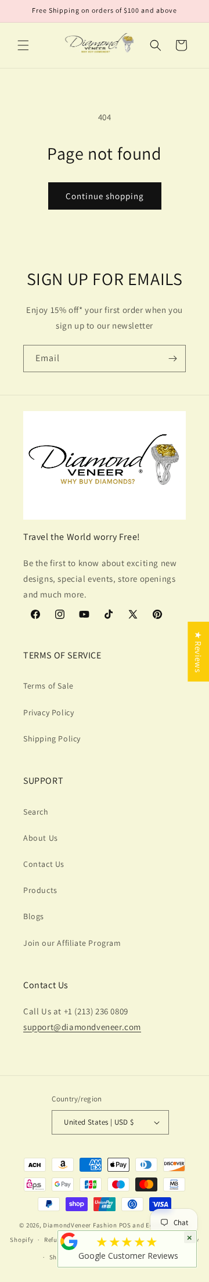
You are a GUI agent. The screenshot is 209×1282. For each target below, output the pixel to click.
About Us (40, 838)
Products (40, 890)
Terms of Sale (48, 685)
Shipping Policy (52, 738)
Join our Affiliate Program (72, 943)
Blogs (33, 916)
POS (125, 1225)
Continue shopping (105, 195)
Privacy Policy (48, 712)
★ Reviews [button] (198, 651)
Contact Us (43, 864)
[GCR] (69, 1241)
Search (36, 811)
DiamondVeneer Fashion (80, 1225)
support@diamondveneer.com (82, 1026)
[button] (23, 45)
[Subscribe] (172, 358)
